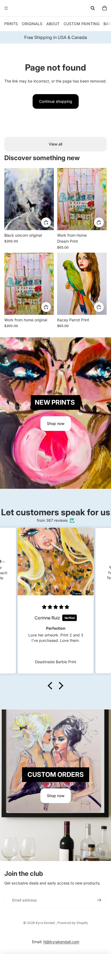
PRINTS (11, 23)
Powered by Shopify (72, 923)
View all (55, 144)
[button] (51, 685)
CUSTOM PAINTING (81, 23)
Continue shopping (55, 101)
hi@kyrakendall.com (61, 941)
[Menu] (6, 8)
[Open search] (93, 8)
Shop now (55, 423)
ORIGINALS (32, 23)
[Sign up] (99, 900)
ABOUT (53, 23)
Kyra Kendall (46, 923)
